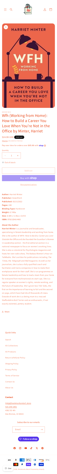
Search (8, 339)
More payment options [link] (28, 184)
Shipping (5, 141)
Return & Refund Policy (15, 357)
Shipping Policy (11, 363)
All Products (10, 351)
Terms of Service (12, 375)
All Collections (11, 345)
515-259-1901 (11, 406)
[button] (5, 9)
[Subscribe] (42, 429)
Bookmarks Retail (24, 469)
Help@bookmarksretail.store (18, 403)
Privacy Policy (11, 369)
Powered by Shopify (37, 469)
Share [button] (7, 311)
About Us (9, 387)
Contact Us (10, 381)
